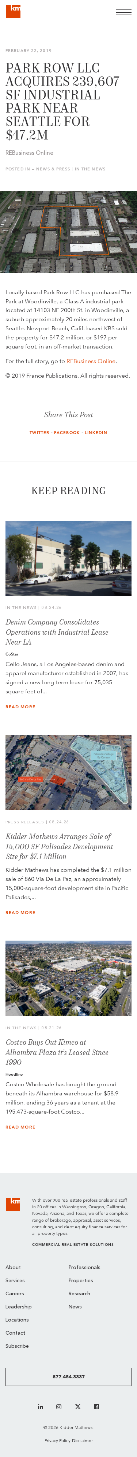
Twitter (39, 432)
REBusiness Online (90, 361)
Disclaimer (82, 1440)
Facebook (67, 432)
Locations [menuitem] (17, 1320)
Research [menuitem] (79, 1294)
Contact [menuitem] (15, 1333)
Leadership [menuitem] (18, 1307)
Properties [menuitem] (81, 1281)
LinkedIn (96, 432)
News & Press (53, 169)
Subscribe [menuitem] (17, 1346)
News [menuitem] (75, 1307)
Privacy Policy (58, 1440)
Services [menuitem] (15, 1281)
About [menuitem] (13, 1267)
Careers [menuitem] (14, 1294)
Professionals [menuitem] (84, 1267)
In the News (90, 169)
